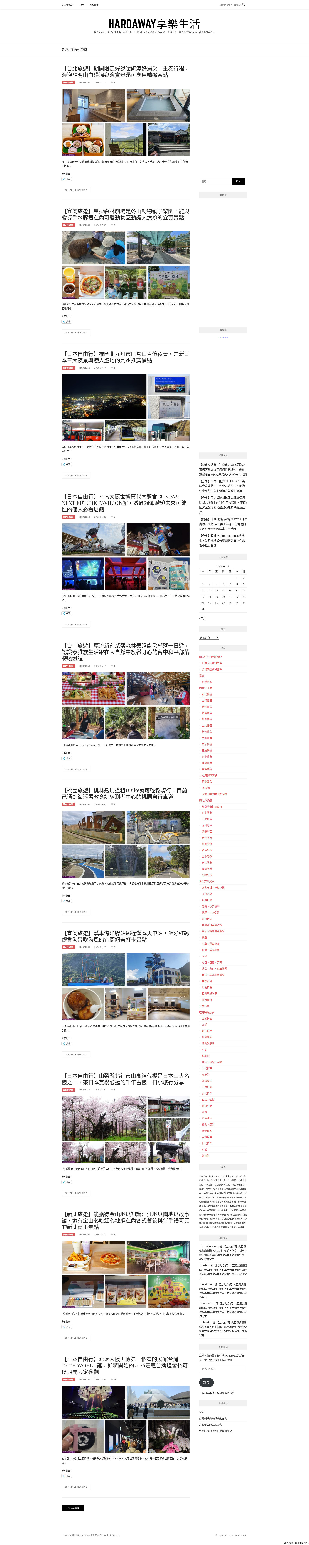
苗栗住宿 (207, 744)
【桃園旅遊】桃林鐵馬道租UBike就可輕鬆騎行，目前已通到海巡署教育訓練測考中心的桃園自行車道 (124, 793)
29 (237, 603)
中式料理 (207, 1068)
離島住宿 (207, 694)
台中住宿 (207, 756)
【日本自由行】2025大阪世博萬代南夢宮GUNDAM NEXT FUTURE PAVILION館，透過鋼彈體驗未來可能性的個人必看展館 (124, 503)
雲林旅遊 (207, 875)
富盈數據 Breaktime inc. (296, 1542)
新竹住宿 (207, 731)
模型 (204, 937)
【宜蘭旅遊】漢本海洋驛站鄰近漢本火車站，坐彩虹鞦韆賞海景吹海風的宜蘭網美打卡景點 (125, 936)
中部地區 (207, 819)
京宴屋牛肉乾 (208, 1193)
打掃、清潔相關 (210, 950)
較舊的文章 (74, 1507)
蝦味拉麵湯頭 (218, 1223)
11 (209, 590)
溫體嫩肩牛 (238, 1214)
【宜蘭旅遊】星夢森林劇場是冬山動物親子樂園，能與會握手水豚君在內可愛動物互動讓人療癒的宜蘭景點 (125, 214)
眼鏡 (204, 956)
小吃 (204, 1049)
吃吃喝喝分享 (68, 4)
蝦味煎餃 (229, 1223)
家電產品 (207, 781)
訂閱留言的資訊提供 (210, 1424)
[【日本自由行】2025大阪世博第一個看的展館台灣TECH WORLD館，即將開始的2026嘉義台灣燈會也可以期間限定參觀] (126, 1419)
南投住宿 (207, 738)
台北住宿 (207, 725)
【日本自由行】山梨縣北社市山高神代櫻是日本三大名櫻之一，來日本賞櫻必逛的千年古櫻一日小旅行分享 (125, 1079)
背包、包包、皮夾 (212, 962)
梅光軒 (219, 1214)
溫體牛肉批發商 (217, 1219)
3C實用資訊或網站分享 (214, 794)
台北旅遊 (207, 862)
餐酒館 (205, 1155)
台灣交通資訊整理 (212, 669)
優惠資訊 (207, 999)
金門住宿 (207, 700)
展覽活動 (207, 894)
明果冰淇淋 (228, 1210)
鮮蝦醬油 (225, 1227)
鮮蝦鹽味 (233, 1227)
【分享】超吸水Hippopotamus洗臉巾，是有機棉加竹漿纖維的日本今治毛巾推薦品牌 (222, 540)
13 (223, 590)
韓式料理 (207, 1031)
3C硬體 (206, 787)
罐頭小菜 (207, 1105)
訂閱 (206, 1382)
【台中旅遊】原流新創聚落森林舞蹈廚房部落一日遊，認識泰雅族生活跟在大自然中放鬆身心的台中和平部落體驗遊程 (125, 652)
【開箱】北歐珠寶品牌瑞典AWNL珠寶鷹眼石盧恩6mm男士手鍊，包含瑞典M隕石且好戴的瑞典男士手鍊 (223, 524)
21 (230, 596)
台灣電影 (207, 682)
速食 (204, 1112)
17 (115, 1234)
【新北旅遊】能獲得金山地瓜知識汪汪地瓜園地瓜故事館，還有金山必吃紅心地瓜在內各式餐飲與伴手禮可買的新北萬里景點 (125, 1220)
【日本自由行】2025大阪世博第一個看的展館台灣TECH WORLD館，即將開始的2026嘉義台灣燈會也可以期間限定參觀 (125, 1365)
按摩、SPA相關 (210, 912)
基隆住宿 (207, 713)
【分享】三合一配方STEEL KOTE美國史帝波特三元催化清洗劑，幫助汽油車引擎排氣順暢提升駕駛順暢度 (222, 486)
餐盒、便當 (208, 1124)
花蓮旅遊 (207, 850)
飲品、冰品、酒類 (212, 1062)
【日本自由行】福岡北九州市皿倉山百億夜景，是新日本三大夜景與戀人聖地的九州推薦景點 (125, 357)
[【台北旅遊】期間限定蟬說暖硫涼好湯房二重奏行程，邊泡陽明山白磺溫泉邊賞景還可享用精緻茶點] (126, 122)
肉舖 (204, 1024)
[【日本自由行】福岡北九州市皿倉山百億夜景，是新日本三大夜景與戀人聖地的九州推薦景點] (126, 407)
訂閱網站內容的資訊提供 (213, 1418)
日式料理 (94, 4)
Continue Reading (76, 190)
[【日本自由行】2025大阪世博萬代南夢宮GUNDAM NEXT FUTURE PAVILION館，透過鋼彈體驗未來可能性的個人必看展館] (126, 556)
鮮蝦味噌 (208, 1227)
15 (237, 590)
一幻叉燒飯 (231, 1180)
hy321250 (84, 82)
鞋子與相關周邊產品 (213, 931)
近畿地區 (207, 831)
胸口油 (209, 1223)
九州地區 (207, 825)
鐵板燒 (205, 1055)
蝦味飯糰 (237, 1223)
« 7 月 (202, 618)
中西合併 (207, 1087)
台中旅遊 (207, 856)
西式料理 (207, 1018)
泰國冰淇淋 (227, 1214)
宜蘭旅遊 (207, 868)
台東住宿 (207, 769)
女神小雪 (214, 1197)
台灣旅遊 (207, 837)
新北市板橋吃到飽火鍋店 (220, 1201)
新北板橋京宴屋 (233, 1206)
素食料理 (207, 1137)
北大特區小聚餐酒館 (223, 1193)
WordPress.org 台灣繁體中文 (215, 1430)
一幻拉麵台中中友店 (221, 1184)
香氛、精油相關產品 (213, 974)
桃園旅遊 (207, 844)
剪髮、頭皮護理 (210, 906)
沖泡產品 (207, 1081)
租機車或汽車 (209, 993)
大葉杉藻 (206, 1197)
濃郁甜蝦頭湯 (230, 1219)
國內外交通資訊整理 (210, 656)
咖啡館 (205, 1074)
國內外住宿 (205, 688)
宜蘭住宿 (207, 763)
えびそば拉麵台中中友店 (214, 1180)
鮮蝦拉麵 (216, 1227)
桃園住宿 (207, 719)
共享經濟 (207, 981)
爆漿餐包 (241, 1219)
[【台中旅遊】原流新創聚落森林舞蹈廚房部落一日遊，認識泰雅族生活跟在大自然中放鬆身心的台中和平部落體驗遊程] (126, 705)
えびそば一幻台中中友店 (222, 1176)
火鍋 (82, 4)
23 (243, 596)
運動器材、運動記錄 (213, 887)
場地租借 (207, 987)
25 (209, 603)
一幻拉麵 (208, 1184)
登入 (201, 1412)
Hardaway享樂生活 (154, 23)
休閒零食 (207, 1037)
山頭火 (233, 1197)
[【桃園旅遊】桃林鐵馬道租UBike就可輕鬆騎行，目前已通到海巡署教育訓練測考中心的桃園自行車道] (126, 844)
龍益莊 (241, 1227)
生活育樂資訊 (206, 881)
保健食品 (207, 1130)
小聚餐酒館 (224, 1197)
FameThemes (240, 1535)
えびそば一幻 (205, 1176)
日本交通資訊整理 (212, 663)
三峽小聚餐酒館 (238, 1184)
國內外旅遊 (68, 82)
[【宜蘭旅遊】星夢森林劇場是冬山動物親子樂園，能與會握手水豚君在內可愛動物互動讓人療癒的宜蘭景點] (126, 264)
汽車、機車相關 (210, 943)
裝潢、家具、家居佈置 (214, 968)
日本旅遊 (207, 812)
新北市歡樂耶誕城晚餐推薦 (213, 1206)
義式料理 (207, 1093)
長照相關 (207, 900)
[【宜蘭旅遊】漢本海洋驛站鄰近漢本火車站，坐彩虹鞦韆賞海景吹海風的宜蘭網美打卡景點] (126, 986)
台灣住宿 (207, 706)
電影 (201, 675)
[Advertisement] (223, 119)
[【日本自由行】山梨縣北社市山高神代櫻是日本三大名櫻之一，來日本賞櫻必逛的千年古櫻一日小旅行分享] (126, 1129)
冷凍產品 (207, 1118)
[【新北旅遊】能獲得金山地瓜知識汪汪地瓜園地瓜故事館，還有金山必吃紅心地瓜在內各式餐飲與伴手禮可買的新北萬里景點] (126, 1274)
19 (216, 596)
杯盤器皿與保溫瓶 (212, 925)
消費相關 (207, 918)
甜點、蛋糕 (208, 1099)
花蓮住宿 (207, 750)
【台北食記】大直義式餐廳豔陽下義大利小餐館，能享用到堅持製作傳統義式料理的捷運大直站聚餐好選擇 (223, 1270)
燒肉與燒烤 (208, 1043)
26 (115, 1379)
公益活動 (204, 1006)
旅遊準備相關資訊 (212, 806)
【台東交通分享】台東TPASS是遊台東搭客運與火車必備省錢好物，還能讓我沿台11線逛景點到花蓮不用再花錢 (223, 469)
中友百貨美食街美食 (215, 1189)
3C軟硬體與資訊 (208, 775)
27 (223, 603)
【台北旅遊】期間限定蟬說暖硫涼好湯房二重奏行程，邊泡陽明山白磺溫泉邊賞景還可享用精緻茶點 (125, 71)
